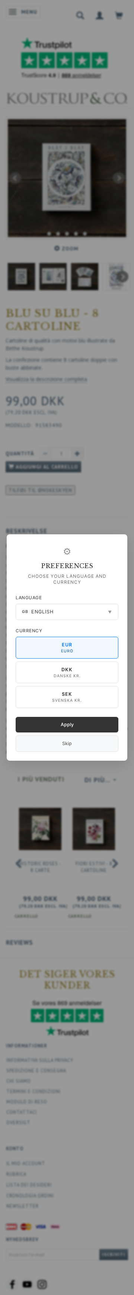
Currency (29, 630)
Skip (67, 743)
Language (29, 597)
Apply (67, 724)
